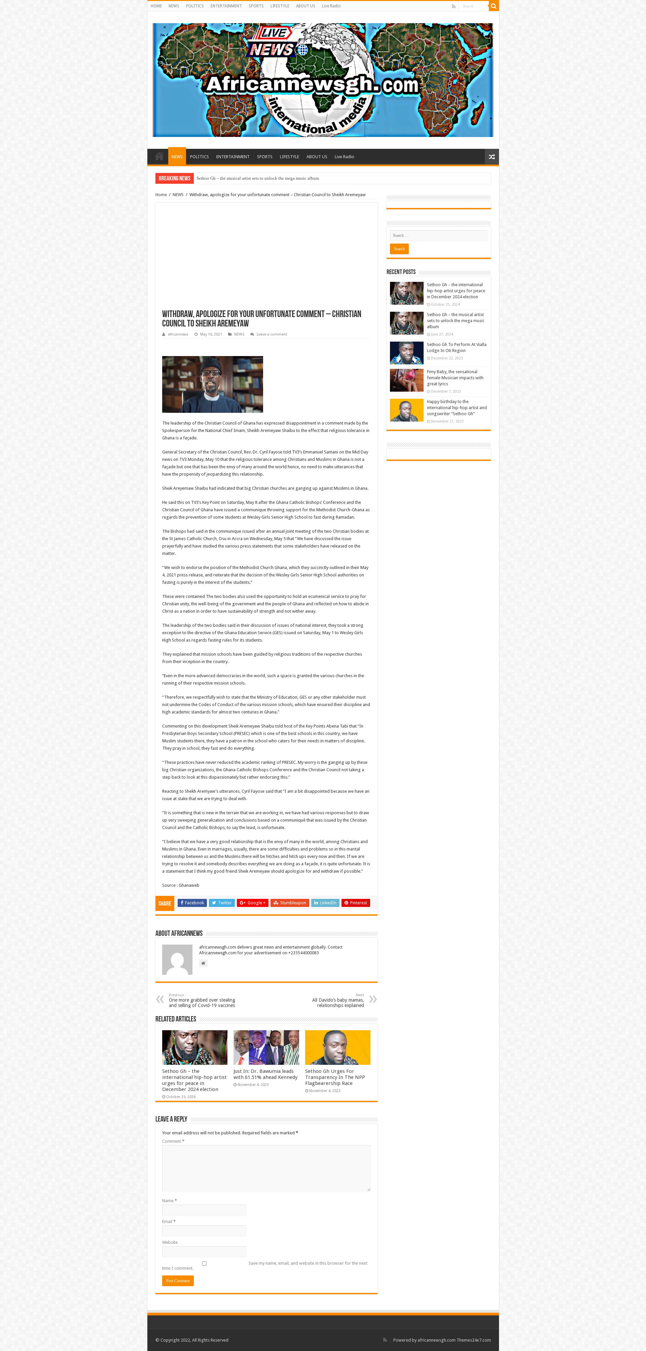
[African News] (323, 79)
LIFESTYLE (280, 6)
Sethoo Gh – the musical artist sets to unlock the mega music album (456, 320)
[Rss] (453, 6)
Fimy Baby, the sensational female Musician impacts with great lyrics (455, 377)
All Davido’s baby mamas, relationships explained (338, 1000)
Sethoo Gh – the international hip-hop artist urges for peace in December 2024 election (194, 1080)
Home (161, 194)
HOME (156, 6)
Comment (173, 1141)
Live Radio (331, 6)
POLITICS (195, 6)
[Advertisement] (266, 260)
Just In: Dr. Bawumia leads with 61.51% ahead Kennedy (265, 1074)
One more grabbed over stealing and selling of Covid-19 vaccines (202, 1000)
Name (169, 1200)
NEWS (174, 6)
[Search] (494, 6)
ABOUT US (305, 6)
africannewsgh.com (437, 1340)
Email (169, 1221)
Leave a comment (272, 334)
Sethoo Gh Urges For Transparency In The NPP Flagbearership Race (335, 1077)
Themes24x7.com (474, 1340)
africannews (178, 334)
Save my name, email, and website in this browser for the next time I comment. (264, 1266)
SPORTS (256, 6)
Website (170, 1242)
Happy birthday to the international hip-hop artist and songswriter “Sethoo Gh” (268, 178)
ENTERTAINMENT (226, 6)
